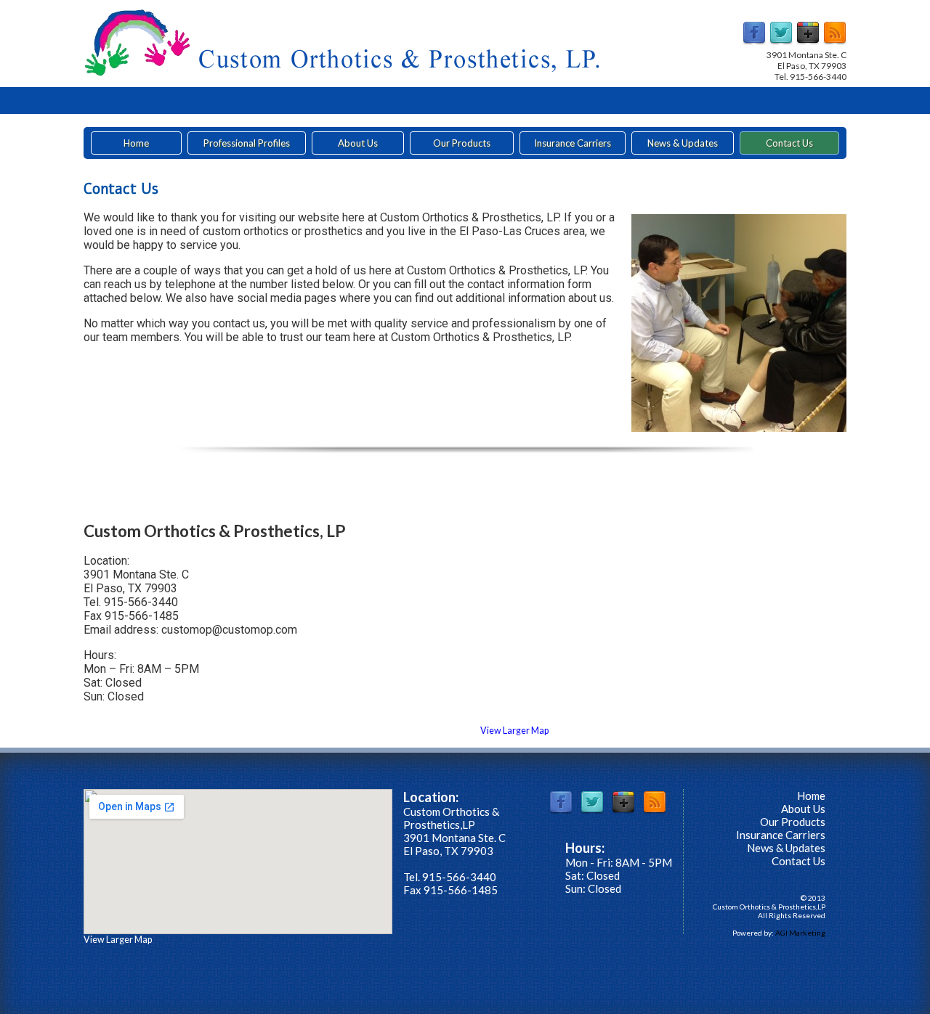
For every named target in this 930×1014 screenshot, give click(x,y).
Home (136, 143)
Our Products (461, 143)
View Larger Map (514, 730)
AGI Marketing (800, 932)
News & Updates (682, 143)
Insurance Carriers (572, 143)
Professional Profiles (246, 143)
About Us (358, 143)
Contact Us (789, 143)
